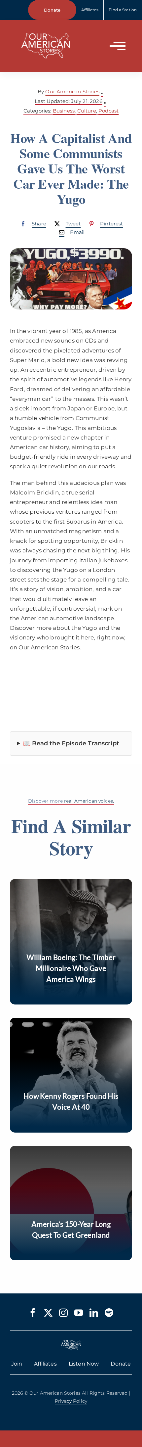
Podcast (108, 111)
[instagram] (63, 1312)
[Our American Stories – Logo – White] (45, 29)
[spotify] (109, 1312)
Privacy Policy (71, 1401)
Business (64, 111)
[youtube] (78, 1312)
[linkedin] (93, 1312)
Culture (86, 111)
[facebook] (32, 1312)
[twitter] (48, 1312)
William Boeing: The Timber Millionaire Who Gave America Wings (70, 968)
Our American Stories (72, 91)
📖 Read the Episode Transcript (71, 743)
